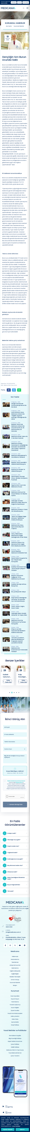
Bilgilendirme (19, 782)
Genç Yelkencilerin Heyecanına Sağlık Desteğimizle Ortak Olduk (19, 535)
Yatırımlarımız (15, 1002)
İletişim (15, 985)
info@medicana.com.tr (13, 932)
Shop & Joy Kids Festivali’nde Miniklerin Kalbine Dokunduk (18, 630)
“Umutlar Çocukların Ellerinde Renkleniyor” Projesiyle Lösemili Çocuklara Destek (17, 640)
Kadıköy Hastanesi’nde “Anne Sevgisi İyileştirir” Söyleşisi (18, 568)
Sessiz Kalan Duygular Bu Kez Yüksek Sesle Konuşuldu (19, 559)
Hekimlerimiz (15, 968)
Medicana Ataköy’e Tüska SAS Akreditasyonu (19, 510)
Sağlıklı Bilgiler (15, 974)
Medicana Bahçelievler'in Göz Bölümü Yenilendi (19, 456)
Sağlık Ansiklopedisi (15, 971)
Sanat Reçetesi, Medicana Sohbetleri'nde (19, 552)
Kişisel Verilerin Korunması (15, 1041)
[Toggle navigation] (27, 8)
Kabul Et (22, 1129)
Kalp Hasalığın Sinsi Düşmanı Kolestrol (22, 675)
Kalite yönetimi (15, 1016)
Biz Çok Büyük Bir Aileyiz (18, 592)
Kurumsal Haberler (19, 26)
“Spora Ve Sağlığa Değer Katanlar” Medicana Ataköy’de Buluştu (18, 518)
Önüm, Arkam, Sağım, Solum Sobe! (18, 607)
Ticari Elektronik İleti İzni (15, 1053)
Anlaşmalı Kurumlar (15, 965)
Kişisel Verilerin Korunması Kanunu (16, 781)
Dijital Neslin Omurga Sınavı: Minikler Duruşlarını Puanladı (19, 478)
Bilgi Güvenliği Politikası (15, 1038)
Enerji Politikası (15, 1025)
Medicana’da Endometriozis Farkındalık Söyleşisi (19, 649)
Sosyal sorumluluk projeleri (15, 1013)
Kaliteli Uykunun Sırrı (6, 675)
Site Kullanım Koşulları (15, 1035)
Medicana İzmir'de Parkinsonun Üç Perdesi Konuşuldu (18, 622)
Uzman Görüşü (15, 979)
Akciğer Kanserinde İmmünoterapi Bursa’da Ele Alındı (18, 405)
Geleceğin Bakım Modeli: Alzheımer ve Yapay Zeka (19, 614)
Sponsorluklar (15, 1022)
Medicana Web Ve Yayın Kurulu (15, 1050)
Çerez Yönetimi (15, 1056)
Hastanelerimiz (15, 959)
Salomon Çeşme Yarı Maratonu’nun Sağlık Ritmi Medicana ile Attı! (18, 544)
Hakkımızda (15, 956)
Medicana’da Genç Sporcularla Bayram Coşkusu (17, 526)
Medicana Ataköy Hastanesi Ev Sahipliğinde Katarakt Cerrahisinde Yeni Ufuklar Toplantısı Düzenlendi (19, 447)
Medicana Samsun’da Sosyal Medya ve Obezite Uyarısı (19, 493)
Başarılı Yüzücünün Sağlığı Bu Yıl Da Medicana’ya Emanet (18, 577)
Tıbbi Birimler (15, 962)
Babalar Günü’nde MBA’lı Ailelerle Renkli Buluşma (19, 463)
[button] (10, 692)
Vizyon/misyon (15, 999)
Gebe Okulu (15, 1019)
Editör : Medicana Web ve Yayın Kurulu (9, 385)
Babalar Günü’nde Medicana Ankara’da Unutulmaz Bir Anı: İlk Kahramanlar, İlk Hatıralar (17, 428)
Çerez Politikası (16, 1126)
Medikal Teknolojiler (15, 977)
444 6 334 (4, 3)
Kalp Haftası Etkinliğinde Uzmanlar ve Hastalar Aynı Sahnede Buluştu (18, 599)
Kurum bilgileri (15, 1007)
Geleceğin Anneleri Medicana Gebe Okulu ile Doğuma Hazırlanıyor (19, 502)
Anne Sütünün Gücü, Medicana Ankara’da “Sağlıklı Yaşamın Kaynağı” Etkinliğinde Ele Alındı (18, 415)
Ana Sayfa (9, 26)
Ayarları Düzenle (7, 1129)
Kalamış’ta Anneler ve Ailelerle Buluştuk (18, 470)
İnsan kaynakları (15, 996)
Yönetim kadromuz (15, 1005)
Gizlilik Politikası (15, 1047)
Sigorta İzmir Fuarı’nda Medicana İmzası (18, 486)
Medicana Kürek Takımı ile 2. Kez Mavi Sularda (19, 437)
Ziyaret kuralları (15, 1010)
